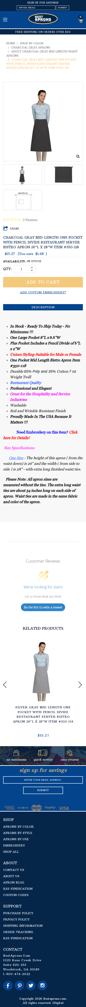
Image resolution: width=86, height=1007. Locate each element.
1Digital (57, 1003)
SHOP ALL (11, 852)
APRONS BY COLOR (18, 827)
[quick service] (43, 755)
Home (10, 43)
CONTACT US (13, 870)
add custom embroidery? (43, 292)
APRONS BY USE (16, 839)
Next (80, 685)
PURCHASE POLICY (18, 913)
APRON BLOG (13, 882)
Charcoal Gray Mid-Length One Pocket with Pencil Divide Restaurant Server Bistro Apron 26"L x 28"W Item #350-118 (41, 63)
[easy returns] (69, 755)
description (43, 307)
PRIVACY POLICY (16, 919)
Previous (5, 685)
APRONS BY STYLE (17, 833)
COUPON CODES (16, 895)
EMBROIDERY (14, 845)
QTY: (7, 269)
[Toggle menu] (5, 19)
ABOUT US (11, 876)
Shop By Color (32, 43)
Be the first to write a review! (43, 607)
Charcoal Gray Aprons (30, 47)
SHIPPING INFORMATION (23, 926)
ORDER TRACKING (18, 932)
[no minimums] (16, 755)
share (14, 228)
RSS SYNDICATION (18, 889)
